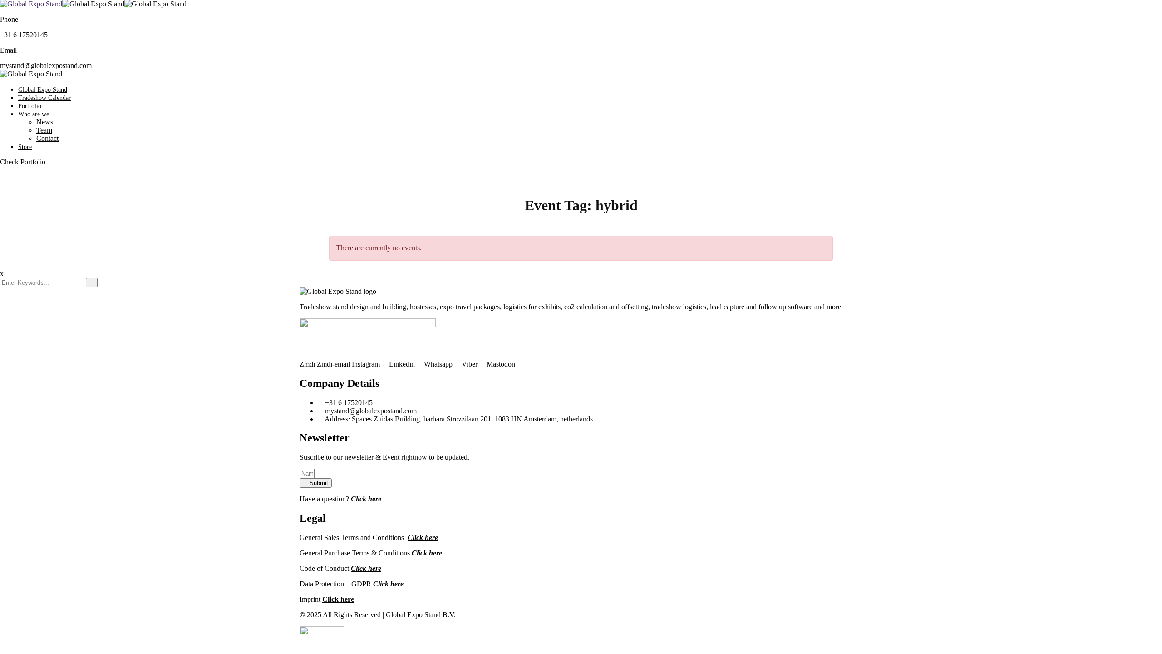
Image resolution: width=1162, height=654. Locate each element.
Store (25, 147)
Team (44, 130)
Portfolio (29, 106)
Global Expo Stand (42, 89)
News (44, 122)
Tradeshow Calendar (44, 97)
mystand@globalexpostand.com (46, 65)
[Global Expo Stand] (31, 4)
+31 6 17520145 (24, 35)
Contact (47, 138)
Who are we (33, 114)
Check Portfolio (22, 162)
